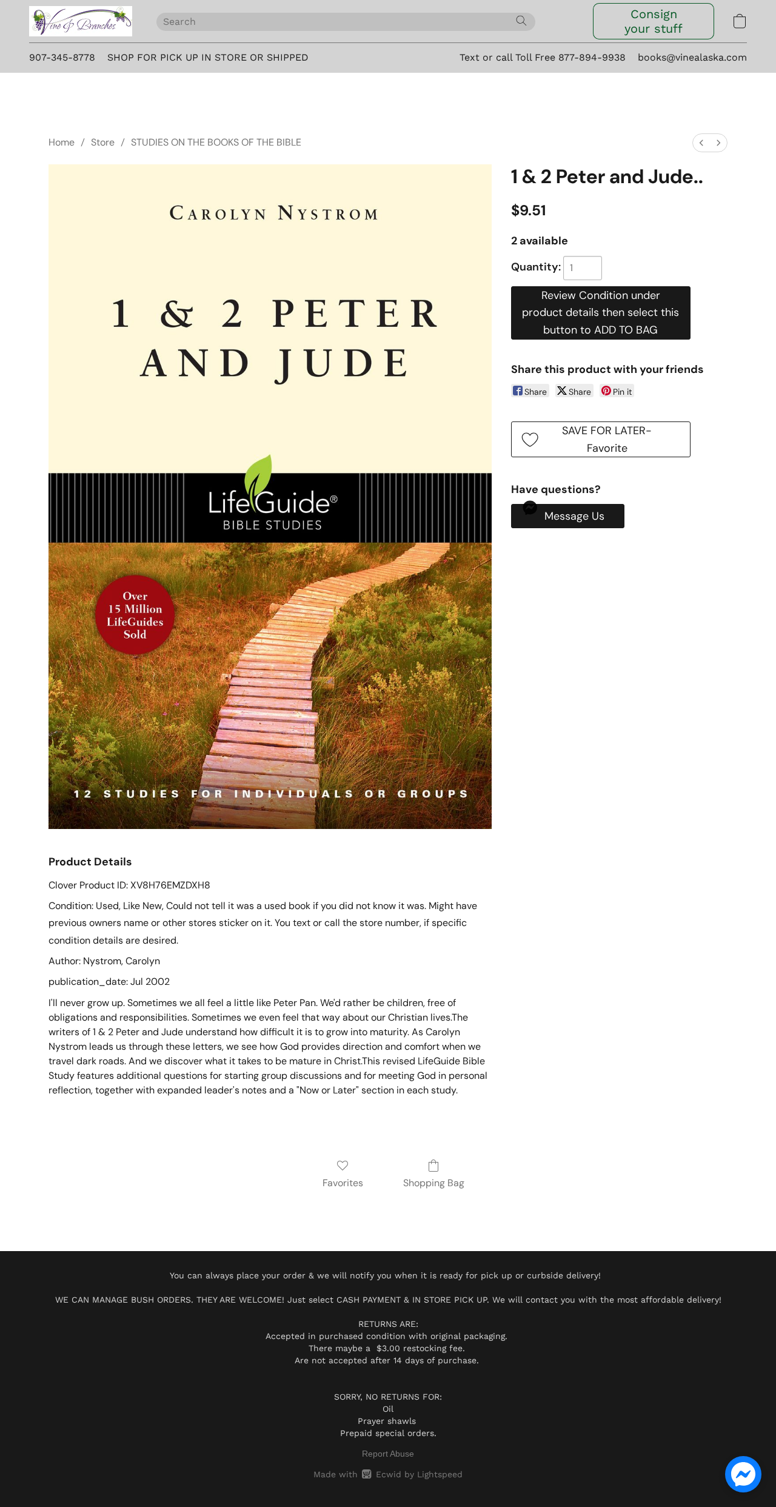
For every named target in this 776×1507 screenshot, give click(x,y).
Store (103, 142)
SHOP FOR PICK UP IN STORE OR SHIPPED (208, 57)
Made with (387, 1474)
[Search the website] (521, 20)
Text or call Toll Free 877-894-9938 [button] (543, 57)
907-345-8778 (62, 57)
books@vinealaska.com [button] (692, 57)
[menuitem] (701, 143)
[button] (80, 21)
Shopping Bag (433, 1182)
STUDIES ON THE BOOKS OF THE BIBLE (216, 142)
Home (61, 142)
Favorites (343, 1182)
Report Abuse (388, 1453)
